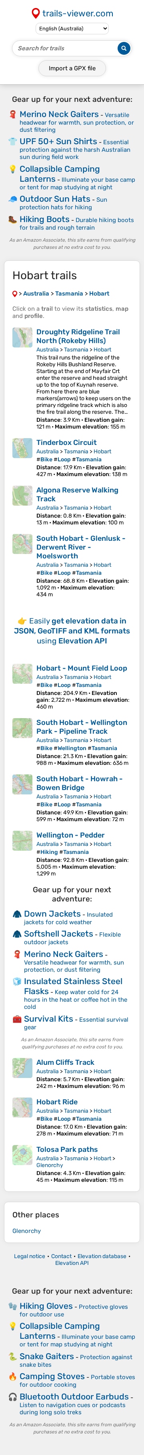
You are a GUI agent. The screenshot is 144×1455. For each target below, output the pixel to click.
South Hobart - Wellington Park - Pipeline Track (81, 727)
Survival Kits (48, 1019)
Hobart (102, 349)
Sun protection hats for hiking (63, 203)
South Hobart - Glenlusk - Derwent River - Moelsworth (81, 547)
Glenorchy (49, 1165)
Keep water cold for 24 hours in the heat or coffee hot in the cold (75, 999)
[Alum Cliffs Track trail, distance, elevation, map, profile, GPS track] (22, 1074)
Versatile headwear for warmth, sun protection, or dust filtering (77, 122)
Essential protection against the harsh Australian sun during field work (75, 150)
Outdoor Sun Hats (55, 199)
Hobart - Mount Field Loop (81, 668)
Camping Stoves (52, 1376)
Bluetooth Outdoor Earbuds (74, 1396)
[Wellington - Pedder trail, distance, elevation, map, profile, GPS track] (22, 854)
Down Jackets (52, 914)
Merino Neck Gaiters (59, 114)
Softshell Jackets (58, 934)
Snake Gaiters (47, 1356)
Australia (47, 349)
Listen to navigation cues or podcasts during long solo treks (73, 1408)
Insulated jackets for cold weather (68, 918)
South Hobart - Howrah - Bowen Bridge (79, 783)
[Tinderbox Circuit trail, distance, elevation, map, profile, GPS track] (22, 458)
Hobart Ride (57, 1102)
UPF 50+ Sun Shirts (58, 141)
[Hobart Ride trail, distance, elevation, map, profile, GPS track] (22, 1117)
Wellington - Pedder (70, 835)
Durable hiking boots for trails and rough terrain (77, 223)
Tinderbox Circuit (66, 442)
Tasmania (76, 349)
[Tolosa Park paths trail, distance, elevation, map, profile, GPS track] (22, 1164)
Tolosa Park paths (67, 1149)
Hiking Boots (45, 219)
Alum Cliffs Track (65, 1062)
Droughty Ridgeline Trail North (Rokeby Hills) (78, 336)
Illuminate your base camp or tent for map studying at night (77, 183)
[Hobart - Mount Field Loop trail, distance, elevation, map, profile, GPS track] (22, 687)
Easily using (72, 630)
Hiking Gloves (46, 1306)
